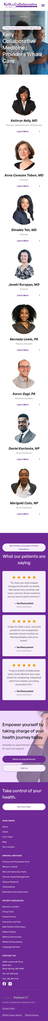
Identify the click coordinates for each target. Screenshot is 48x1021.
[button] (43, 5)
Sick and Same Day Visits (14, 872)
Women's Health (10, 867)
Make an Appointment (24, 759)
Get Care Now (24, 807)
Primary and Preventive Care (15, 862)
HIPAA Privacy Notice (12, 942)
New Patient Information (14, 927)
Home (5, 827)
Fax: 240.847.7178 (10, 978)
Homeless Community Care (15, 892)
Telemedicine (8, 887)
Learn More (23, 131)
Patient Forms (9, 917)
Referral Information (11, 937)
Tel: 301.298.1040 (10, 973)
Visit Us (24, 768)
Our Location (8, 847)
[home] (19, 5)
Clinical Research (10, 882)
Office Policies (9, 932)
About (5, 832)
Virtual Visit (7, 912)
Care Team (7, 837)
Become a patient (10, 906)
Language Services (11, 947)
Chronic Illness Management (15, 877)
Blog (4, 842)
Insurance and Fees (11, 922)
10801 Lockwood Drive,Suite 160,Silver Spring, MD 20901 (13, 965)
